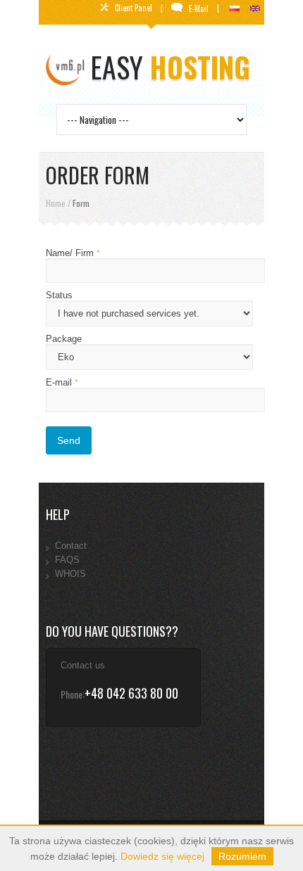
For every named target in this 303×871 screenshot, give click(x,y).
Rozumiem (242, 856)
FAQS (67, 559)
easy (170, 67)
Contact (71, 545)
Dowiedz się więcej (162, 856)
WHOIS (70, 573)
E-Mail (200, 8)
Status (59, 295)
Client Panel (135, 7)
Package (64, 338)
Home (56, 203)
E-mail (62, 382)
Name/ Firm (73, 253)
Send (68, 440)
